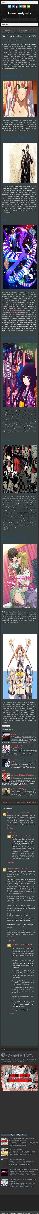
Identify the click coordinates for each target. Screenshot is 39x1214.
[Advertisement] (19, 1112)
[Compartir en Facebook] (9, 726)
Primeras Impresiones (28, 30)
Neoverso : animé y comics (19, 13)
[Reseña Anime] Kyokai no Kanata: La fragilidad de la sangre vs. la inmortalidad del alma (23, 775)
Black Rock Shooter (14, 310)
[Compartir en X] (7, 726)
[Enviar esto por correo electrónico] (3, 726)
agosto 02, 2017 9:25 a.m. (20, 868)
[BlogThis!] (5, 726)
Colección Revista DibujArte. (17, 1159)
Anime (8, 30)
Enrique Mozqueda (12, 813)
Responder (10, 828)
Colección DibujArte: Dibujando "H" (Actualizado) (23, 1169)
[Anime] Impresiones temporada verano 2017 (19, 36)
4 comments (13, 41)
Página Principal (21, 802)
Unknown (9, 868)
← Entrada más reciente (8, 802)
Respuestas (11, 832)
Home (4, 30)
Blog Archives (21, 1135)
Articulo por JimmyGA (16, 30)
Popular (5, 1135)
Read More (27, 742)
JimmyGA (15, 835)
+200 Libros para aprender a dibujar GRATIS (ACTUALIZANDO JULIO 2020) (17, 1055)
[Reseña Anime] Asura (17, 788)
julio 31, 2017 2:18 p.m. (26, 835)
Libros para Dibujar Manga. (16, 1149)
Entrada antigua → (32, 802)
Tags (12, 1135)
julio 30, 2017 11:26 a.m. (25, 813)
